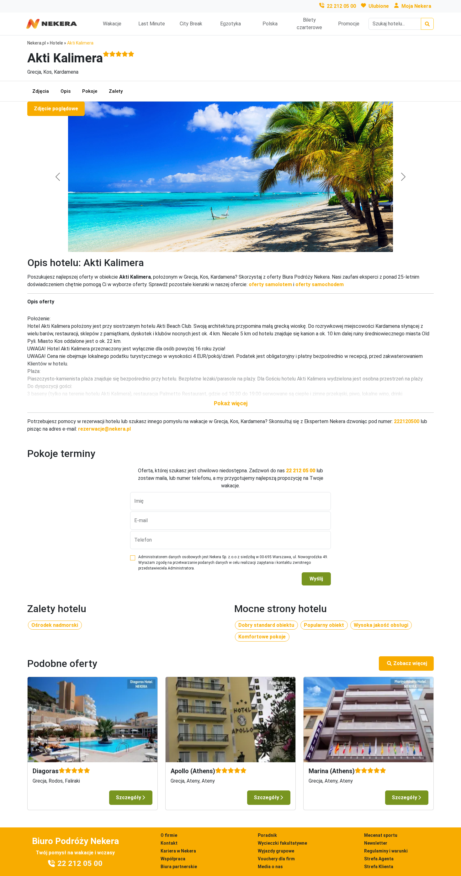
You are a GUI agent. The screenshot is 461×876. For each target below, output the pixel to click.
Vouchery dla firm (276, 858)
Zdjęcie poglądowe (56, 109)
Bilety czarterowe (309, 23)
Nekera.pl (36, 42)
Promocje (348, 24)
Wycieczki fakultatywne (282, 843)
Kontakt (169, 843)
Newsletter (375, 843)
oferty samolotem (270, 284)
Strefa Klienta (378, 866)
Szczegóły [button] (128, 797)
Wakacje (112, 24)
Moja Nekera (416, 6)
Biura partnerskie (179, 866)
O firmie (169, 835)
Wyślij (316, 579)
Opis (66, 91)
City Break (191, 24)
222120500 (406, 421)
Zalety (116, 91)
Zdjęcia (40, 91)
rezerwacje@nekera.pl (104, 429)
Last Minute (151, 24)
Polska (270, 24)
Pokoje (89, 91)
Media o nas (270, 866)
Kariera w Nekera (178, 850)
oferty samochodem (319, 284)
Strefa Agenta (379, 858)
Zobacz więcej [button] (410, 663)
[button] (230, 403)
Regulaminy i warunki (386, 850)
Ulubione (378, 6)
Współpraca (173, 858)
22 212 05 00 (341, 6)
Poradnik (267, 835)
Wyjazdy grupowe (276, 850)
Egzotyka (230, 24)
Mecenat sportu (380, 835)
